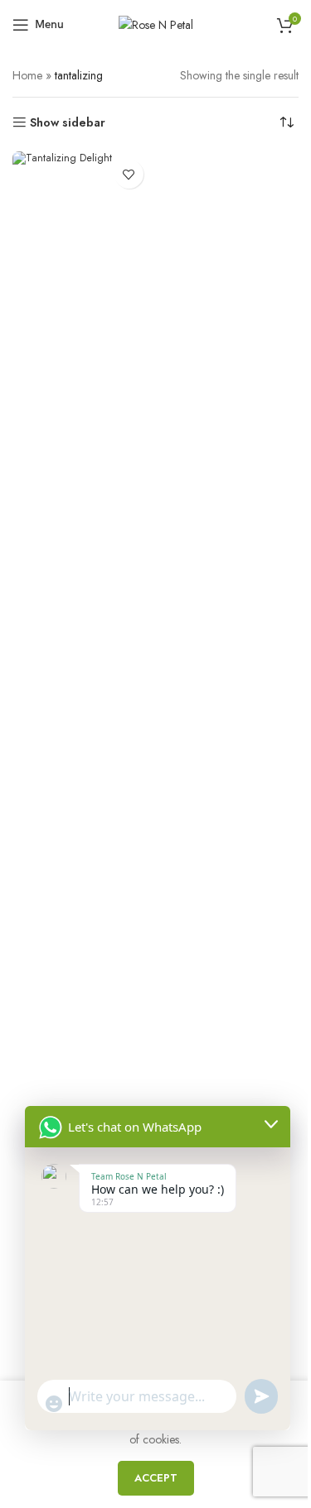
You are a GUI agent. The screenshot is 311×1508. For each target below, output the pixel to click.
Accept (155, 1478)
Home (27, 75)
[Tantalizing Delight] (82, 771)
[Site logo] (156, 23)
